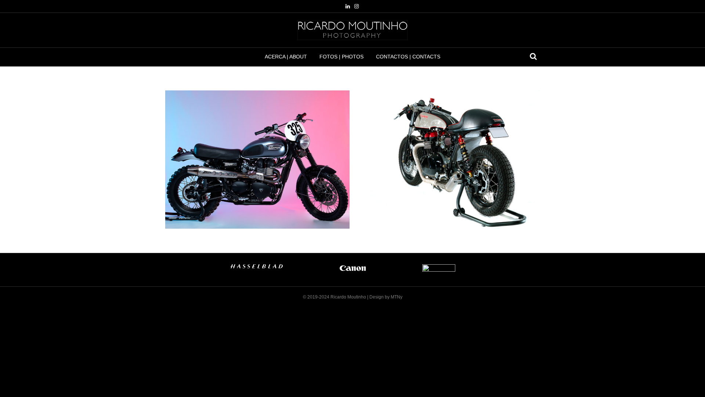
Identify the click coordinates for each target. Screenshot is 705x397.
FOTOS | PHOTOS (341, 57)
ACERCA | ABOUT (286, 57)
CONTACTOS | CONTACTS (408, 57)
